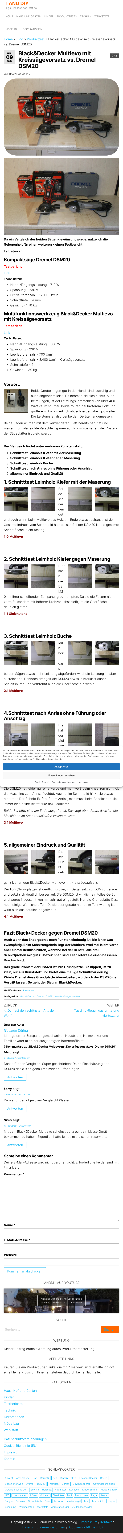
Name (10, 1225)
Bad (35, 1478)
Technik (85, 16)
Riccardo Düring (19, 73)
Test (86, 1501)
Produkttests (67, 16)
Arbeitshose (23, 1478)
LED (7, 1495)
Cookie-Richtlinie (42, 782)
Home (9, 16)
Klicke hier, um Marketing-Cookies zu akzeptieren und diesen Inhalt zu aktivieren (61, 1300)
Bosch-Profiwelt (14, 1483)
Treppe (111, 1501)
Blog (19, 39)
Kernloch (74, 1489)
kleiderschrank (109, 1489)
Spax (47, 1501)
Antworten (15, 1077)
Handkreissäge (63, 996)
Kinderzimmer (90, 1489)
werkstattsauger (60, 1506)
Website (10, 1255)
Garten (66, 1483)
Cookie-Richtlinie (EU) (20, 1446)
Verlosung (10, 1506)
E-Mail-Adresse (17, 1240)
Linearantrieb (20, 1495)
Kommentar (14, 1174)
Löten (33, 1495)
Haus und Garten (28, 16)
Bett (55, 1478)
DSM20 (49, 996)
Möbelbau (12, 29)
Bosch (103, 1478)
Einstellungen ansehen (61, 775)
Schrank (20, 1501)
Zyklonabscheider (82, 1506)
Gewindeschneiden (104, 1483)
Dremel (40, 996)
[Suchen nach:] (61, 1329)
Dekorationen (32, 29)
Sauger (9, 1501)
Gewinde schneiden (16, 1489)
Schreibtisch (35, 1501)
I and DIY (17, 3)
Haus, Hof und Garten (20, 1391)
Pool (69, 1495)
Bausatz (44, 1478)
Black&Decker (27, 996)
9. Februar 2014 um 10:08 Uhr (17, 1058)
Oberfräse (58, 1495)
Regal (94, 1495)
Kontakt (9, 1459)
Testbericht (98, 1501)
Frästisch (54, 1483)
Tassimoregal (73, 1501)
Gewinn (34, 1489)
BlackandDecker (88, 1478)
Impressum (83, 782)
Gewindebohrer (81, 1483)
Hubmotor (60, 1489)
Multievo (76, 996)
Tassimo (58, 1501)
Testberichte (13, 1404)
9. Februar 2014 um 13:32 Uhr (17, 1094)
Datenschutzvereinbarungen (64, 782)
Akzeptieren (61, 766)
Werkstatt (101, 16)
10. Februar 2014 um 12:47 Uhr (17, 1126)
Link (7, 273)
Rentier (104, 1495)
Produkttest (36, 39)
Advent (9, 1478)
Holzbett (47, 1489)
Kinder (48, 16)
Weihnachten (26, 1506)
